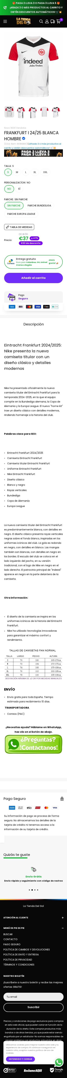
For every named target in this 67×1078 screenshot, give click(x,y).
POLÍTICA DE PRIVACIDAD (17, 959)
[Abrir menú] (5, 21)
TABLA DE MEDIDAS (21, 227)
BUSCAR (8, 934)
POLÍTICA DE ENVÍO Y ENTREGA (21, 954)
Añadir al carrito (33, 278)
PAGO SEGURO (11, 944)
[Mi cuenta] (47, 21)
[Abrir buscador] (41, 21)
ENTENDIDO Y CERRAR (20, 1059)
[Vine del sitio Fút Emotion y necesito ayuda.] (33, 744)
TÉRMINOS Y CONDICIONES (18, 964)
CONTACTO (10, 939)
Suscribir (33, 1007)
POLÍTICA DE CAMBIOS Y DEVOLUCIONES (26, 949)
